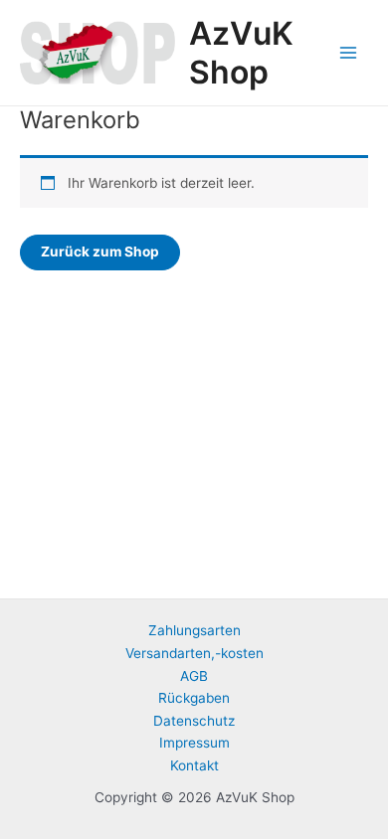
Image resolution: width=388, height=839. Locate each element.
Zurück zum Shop (100, 251)
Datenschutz (194, 721)
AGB (194, 676)
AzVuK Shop (241, 52)
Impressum (194, 743)
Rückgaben (194, 698)
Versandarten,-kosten (194, 653)
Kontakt (194, 765)
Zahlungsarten (194, 630)
